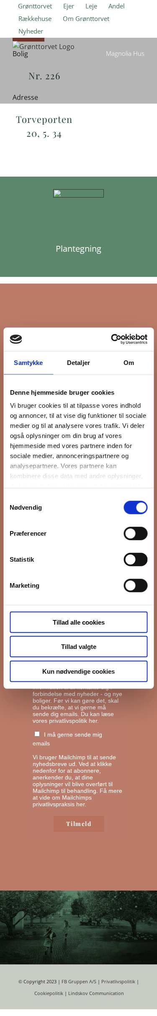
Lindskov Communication (96, 993)
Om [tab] (129, 362)
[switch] (135, 533)
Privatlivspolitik (118, 982)
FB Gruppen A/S (79, 982)
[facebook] (110, 936)
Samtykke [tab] (28, 362)
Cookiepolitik (48, 993)
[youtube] (136, 936)
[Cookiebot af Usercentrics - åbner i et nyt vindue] (111, 339)
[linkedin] (150, 936)
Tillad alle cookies (79, 621)
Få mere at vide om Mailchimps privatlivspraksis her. (77, 797)
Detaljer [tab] (78, 362)
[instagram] (123, 936)
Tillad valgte (78, 646)
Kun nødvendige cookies (78, 671)
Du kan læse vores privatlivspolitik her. (73, 717)
